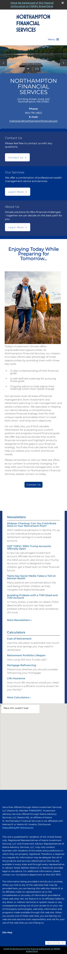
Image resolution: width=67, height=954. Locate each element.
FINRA (32, 810)
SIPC (39, 810)
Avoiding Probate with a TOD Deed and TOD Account (32, 596)
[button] (53, 39)
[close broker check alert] (62, 3)
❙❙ (37, 68)
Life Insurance (16, 678)
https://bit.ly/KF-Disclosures (17, 827)
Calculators (16, 632)
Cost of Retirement (19, 638)
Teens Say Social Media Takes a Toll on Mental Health (31, 577)
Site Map (7, 932)
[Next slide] (63, 62)
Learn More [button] (16, 191)
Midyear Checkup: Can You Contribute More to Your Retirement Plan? (31, 524)
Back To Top (54, 943)
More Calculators (19, 697)
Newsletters (16, 517)
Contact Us (33, 484)
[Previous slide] (3, 62)
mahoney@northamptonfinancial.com (33, 121)
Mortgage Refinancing (21, 665)
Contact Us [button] (15, 157)
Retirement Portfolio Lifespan (26, 655)
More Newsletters (19, 620)
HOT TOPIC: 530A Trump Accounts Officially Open (29, 547)
